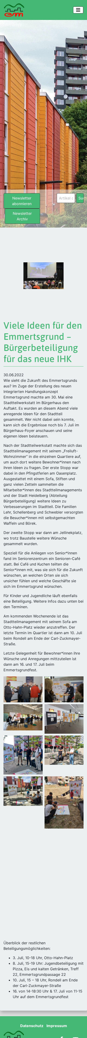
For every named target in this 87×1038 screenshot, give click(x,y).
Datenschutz (31, 1025)
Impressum (56, 1025)
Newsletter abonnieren (22, 201)
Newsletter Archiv (22, 216)
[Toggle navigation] (78, 9)
